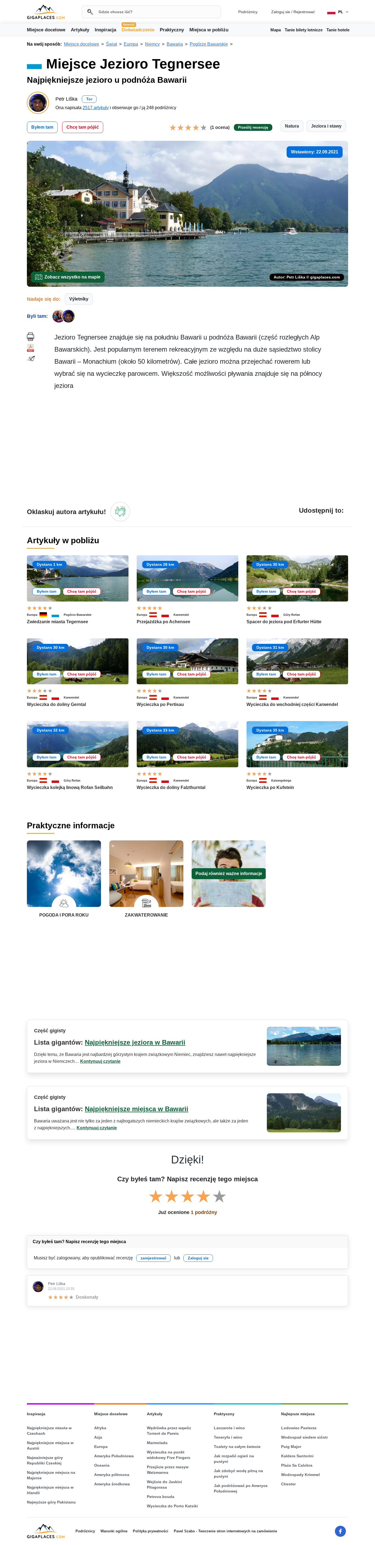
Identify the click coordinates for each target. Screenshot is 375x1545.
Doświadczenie (138, 29)
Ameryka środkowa (112, 1484)
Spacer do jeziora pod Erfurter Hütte (284, 621)
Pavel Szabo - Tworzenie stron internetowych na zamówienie (225, 1531)
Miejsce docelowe (46, 29)
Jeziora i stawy (326, 126)
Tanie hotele (337, 29)
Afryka (100, 1428)
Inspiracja (105, 29)
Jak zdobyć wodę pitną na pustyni (238, 1473)
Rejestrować (304, 12)
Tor (89, 99)
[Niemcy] (46, 614)
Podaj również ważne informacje (228, 873)
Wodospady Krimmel (300, 1474)
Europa (32, 614)
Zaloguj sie (280, 12)
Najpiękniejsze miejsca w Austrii (50, 1445)
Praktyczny (172, 29)
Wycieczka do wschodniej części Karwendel (292, 704)
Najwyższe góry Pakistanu (51, 1502)
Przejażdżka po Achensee (163, 621)
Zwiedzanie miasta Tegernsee (57, 621)
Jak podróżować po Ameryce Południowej (241, 1488)
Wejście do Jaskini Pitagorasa (164, 1484)
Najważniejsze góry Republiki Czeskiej (45, 1460)
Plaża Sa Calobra (296, 1465)
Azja (98, 1437)
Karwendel (181, 614)
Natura (292, 126)
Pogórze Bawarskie (77, 614)
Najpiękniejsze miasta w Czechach (49, 1431)
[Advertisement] (201, 445)
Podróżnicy (248, 12)
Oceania (102, 1465)
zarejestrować (153, 1258)
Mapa (275, 29)
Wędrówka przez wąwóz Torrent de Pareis (169, 1431)
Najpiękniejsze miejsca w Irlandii (50, 1490)
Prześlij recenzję (253, 127)
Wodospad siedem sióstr (304, 1437)
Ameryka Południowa (114, 1456)
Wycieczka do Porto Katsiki (172, 1506)
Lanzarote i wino (229, 1428)
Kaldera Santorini (297, 1456)
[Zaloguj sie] (120, 512)
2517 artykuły (96, 107)
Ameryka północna (111, 1474)
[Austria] (155, 614)
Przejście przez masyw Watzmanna (168, 1470)
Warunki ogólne (113, 1531)
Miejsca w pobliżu (208, 29)
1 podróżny (204, 1212)
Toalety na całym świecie (237, 1446)
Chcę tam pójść (82, 127)
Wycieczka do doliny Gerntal (56, 704)
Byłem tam (42, 127)
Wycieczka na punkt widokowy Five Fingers (168, 1455)
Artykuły (80, 29)
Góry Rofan (291, 614)
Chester (288, 1484)
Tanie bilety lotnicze (304, 29)
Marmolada (157, 1443)
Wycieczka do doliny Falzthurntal (171, 787)
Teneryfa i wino (228, 1437)
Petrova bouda (160, 1496)
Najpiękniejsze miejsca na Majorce (51, 1475)
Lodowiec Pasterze (299, 1428)
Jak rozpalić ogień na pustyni (234, 1459)
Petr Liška (56, 1283)
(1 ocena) (220, 127)
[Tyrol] (167, 614)
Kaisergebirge (281, 780)
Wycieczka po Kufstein (270, 787)
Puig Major (291, 1446)
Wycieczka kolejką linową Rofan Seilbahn (70, 787)
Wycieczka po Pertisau (160, 704)
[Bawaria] (58, 614)
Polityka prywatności (150, 1531)
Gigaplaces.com (46, 12)
